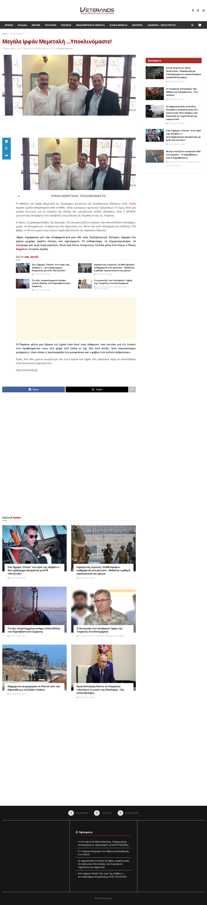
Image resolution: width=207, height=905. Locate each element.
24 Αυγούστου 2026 (103, 274)
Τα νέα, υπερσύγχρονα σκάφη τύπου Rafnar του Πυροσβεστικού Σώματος (51, 283)
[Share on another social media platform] (6, 155)
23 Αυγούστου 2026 (17, 694)
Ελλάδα (22, 24)
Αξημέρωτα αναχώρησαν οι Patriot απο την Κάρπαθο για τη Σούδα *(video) (34, 688)
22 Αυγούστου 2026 (86, 697)
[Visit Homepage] (97, 10)
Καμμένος (22, 249)
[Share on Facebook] (6, 141)
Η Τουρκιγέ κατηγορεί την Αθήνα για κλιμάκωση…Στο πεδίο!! (182, 92)
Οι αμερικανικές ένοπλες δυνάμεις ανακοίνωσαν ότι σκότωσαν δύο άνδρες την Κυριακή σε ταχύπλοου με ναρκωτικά (182, 113)
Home (5, 33)
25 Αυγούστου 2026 (41, 274)
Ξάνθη (132, 203)
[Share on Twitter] (6, 148)
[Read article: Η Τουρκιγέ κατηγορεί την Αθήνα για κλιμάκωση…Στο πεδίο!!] (155, 93)
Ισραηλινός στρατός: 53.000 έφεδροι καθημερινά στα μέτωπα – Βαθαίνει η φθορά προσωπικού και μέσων (114, 267)
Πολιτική (50, 24)
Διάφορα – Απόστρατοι (162, 24)
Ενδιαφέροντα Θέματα (90, 24)
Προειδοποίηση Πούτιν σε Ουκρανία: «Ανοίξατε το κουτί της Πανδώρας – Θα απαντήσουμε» (100, 690)
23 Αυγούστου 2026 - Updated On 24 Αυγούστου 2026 (110, 288)
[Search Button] (192, 25)
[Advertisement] (69, 127)
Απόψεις (137, 24)
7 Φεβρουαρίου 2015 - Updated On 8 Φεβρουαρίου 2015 (28, 48)
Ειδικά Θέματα (118, 24)
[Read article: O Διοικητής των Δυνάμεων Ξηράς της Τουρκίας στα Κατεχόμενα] (85, 284)
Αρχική (9, 24)
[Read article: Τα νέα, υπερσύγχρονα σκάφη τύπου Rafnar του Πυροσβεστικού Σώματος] (23, 284)
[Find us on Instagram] (203, 10)
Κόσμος (66, 24)
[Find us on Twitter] (198, 10)
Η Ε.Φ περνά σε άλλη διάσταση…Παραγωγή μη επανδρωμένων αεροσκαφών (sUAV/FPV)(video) (183, 72)
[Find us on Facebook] (193, 10)
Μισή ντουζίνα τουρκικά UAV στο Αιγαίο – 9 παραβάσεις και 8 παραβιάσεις (183, 154)
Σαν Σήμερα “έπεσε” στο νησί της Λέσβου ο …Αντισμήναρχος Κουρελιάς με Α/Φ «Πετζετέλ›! (50, 267)
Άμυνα (36, 24)
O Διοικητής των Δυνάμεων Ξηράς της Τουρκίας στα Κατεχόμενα (113, 282)
